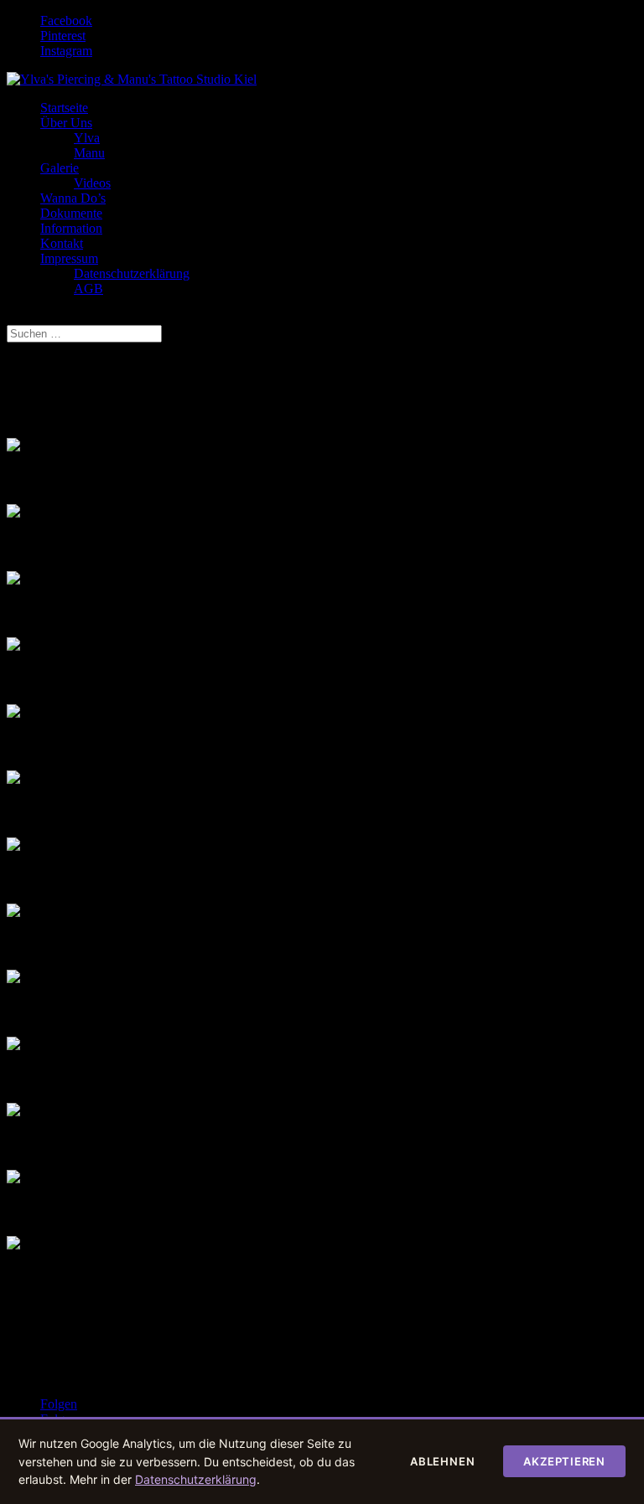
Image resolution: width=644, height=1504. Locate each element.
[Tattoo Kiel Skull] (13, 580)
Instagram (66, 51)
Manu (89, 153)
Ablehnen (442, 1461)
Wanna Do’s (73, 198)
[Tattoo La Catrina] (13, 713)
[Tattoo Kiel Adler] (13, 1045)
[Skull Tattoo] (13, 978)
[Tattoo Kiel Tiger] (13, 447)
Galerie (59, 168)
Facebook (66, 20)
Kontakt (61, 243)
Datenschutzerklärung (132, 273)
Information (71, 228)
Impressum (69, 258)
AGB (88, 288)
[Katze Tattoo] (13, 912)
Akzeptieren (564, 1461)
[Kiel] (13, 846)
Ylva (87, 138)
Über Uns (66, 123)
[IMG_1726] (13, 513)
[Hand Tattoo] (13, 1112)
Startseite (64, 107)
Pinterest (63, 35)
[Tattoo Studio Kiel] (13, 646)
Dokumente (71, 213)
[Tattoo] (13, 779)
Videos (92, 183)
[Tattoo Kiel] (13, 1179)
